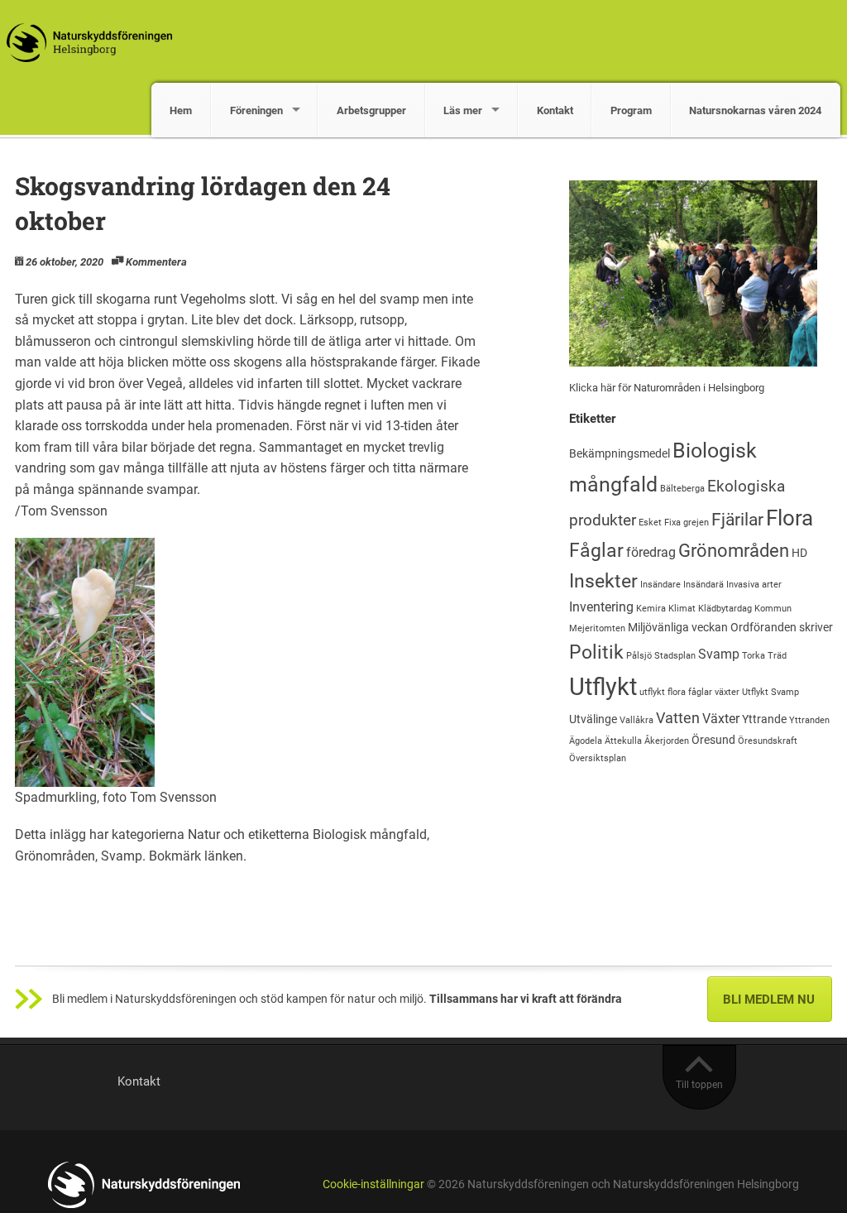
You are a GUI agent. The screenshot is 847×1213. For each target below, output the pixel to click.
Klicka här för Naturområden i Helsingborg (666, 387)
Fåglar (596, 550)
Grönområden (55, 856)
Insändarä (703, 584)
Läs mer (462, 110)
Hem (181, 110)
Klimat (682, 608)
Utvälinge (593, 719)
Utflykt (603, 687)
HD (799, 552)
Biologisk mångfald (370, 834)
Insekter (603, 580)
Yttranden (809, 720)
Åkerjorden (666, 741)
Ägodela (585, 741)
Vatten (678, 717)
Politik (596, 652)
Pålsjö (639, 655)
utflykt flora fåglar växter (689, 692)
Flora (789, 518)
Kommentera (156, 262)
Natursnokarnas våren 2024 (755, 110)
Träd (777, 655)
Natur (204, 834)
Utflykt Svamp (770, 692)
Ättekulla (623, 741)
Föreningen (256, 110)
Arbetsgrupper (371, 110)
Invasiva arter (754, 584)
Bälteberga (682, 488)
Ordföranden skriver (781, 627)
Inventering (601, 607)
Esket (650, 522)
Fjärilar (737, 520)
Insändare (660, 584)
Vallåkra (636, 720)
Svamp (121, 856)
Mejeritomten (597, 628)
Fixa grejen (686, 522)
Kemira (651, 608)
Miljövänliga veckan (678, 627)
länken (223, 856)
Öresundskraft (767, 741)
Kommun (773, 608)
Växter (720, 718)
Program (631, 110)
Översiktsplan (597, 758)
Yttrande (764, 719)
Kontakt (555, 110)
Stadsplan (675, 655)
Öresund (713, 739)
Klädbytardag (725, 608)
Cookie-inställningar (373, 1184)
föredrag (651, 552)
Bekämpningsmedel (619, 453)
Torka (753, 655)
